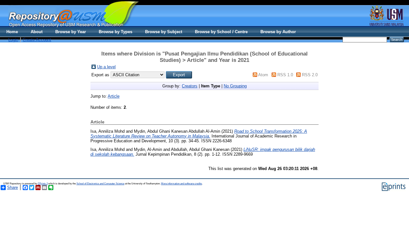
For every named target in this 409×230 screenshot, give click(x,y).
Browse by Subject (163, 31)
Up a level (106, 66)
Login (13, 39)
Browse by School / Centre (221, 31)
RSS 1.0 (285, 74)
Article (114, 96)
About (36, 31)
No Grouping (235, 86)
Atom (263, 74)
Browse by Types (115, 31)
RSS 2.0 (310, 74)
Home (12, 31)
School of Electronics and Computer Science (100, 183)
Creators (189, 86)
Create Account (37, 39)
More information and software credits (181, 183)
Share (12, 187)
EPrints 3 (43, 183)
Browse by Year (70, 31)
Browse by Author (278, 31)
